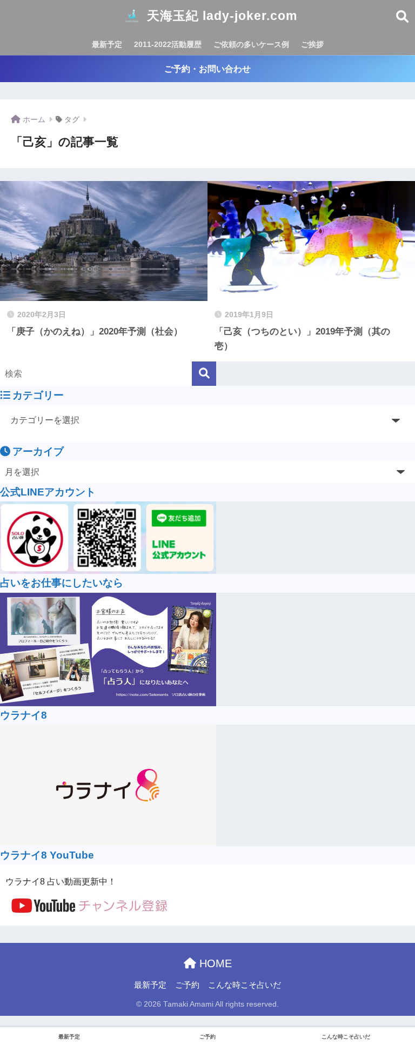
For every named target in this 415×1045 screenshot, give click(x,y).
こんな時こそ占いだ (244, 985)
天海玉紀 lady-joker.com (220, 16)
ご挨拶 (312, 44)
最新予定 (107, 44)
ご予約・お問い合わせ (207, 68)
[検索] (204, 373)
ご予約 (187, 985)
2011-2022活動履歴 (168, 44)
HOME (214, 963)
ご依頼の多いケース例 (251, 44)
